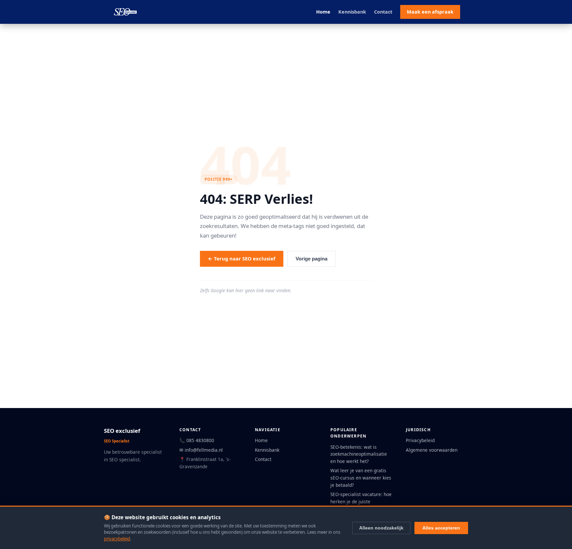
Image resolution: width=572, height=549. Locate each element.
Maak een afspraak (430, 12)
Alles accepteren (441, 527)
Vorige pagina (311, 258)
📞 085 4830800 (196, 440)
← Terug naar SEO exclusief (241, 258)
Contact (383, 12)
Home (323, 12)
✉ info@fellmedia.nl (201, 450)
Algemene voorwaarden (431, 450)
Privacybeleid (420, 440)
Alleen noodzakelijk (381, 527)
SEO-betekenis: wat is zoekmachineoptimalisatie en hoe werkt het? (358, 454)
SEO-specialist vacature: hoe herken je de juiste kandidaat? (361, 501)
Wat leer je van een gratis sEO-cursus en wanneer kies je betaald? (360, 477)
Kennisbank (352, 12)
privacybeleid (117, 539)
